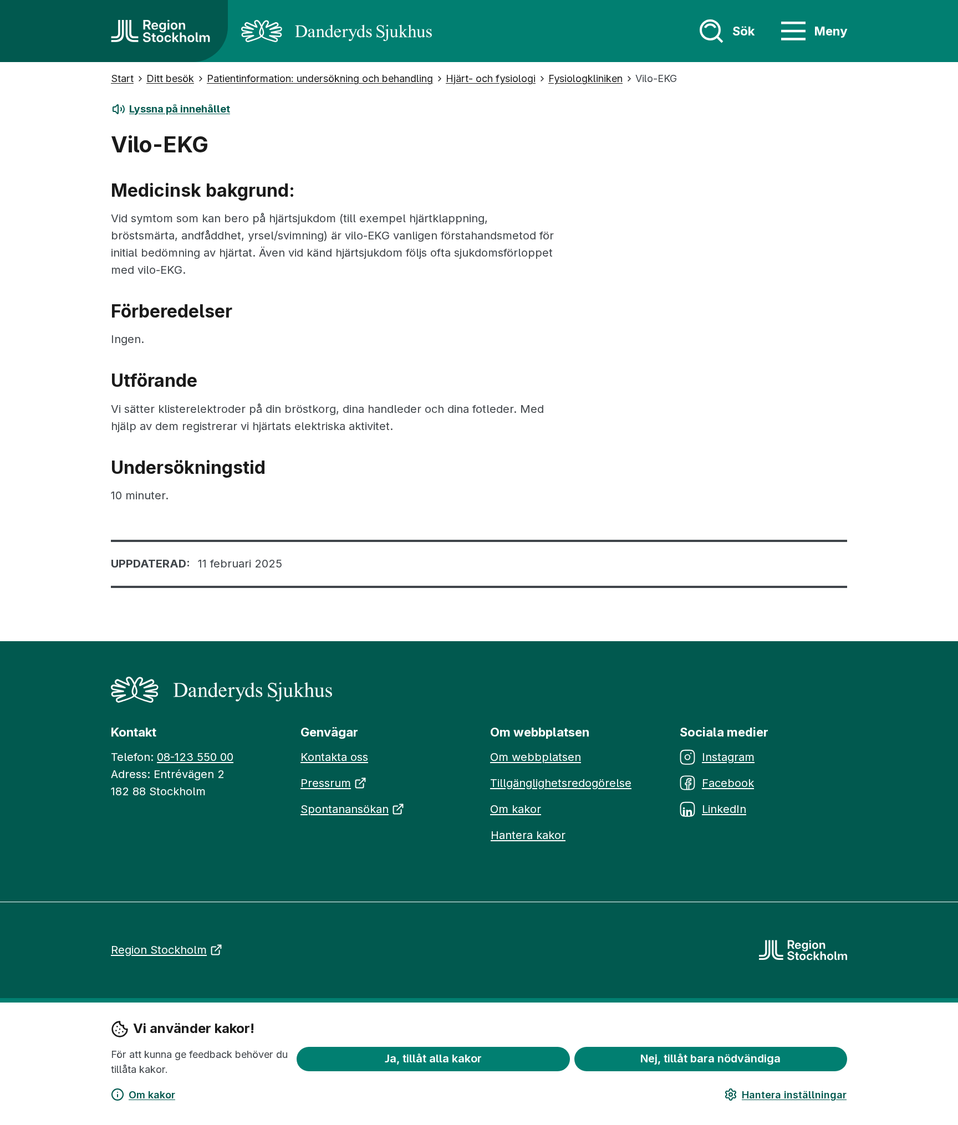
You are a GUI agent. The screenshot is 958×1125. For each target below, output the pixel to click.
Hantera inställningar (794, 1095)
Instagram (728, 757)
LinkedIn (724, 809)
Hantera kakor (528, 835)
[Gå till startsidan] (160, 31)
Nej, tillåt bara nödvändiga (710, 1058)
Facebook (728, 783)
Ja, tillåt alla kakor (433, 1058)
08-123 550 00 (195, 757)
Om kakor (152, 1095)
